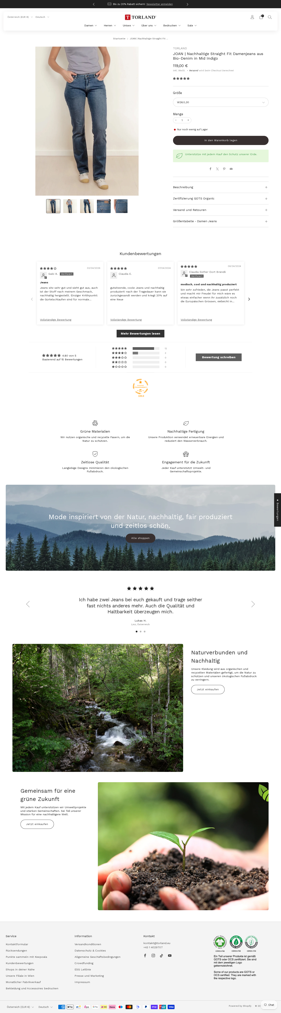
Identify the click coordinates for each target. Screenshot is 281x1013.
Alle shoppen (140, 538)
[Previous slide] (32, 299)
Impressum (82, 982)
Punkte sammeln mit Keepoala (26, 956)
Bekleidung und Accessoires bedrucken (32, 988)
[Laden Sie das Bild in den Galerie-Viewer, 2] (70, 206)
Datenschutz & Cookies (90, 950)
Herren (108, 25)
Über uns (147, 25)
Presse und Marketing (89, 975)
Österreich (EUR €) (18, 17)
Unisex (127, 25)
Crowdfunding (84, 963)
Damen (88, 25)
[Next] (187, 4)
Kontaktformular (17, 944)
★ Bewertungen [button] (277, 510)
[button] (181, 78)
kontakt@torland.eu (156, 943)
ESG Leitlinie (83, 969)
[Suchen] (270, 17)
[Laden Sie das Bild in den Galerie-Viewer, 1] (53, 206)
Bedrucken (170, 25)
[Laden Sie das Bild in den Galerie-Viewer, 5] (121, 206)
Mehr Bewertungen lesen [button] (140, 333)
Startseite (119, 38)
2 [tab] (140, 631)
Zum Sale (155, 4)
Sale (190, 25)
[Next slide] (249, 299)
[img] (48, 268)
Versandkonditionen (88, 944)
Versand (193, 70)
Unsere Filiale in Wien (20, 975)
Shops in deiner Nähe (20, 969)
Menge (178, 114)
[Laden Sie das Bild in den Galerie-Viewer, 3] (87, 206)
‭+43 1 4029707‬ (153, 947)
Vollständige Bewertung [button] (55, 319)
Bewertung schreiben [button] (219, 357)
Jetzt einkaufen (208, 689)
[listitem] (140, 4)
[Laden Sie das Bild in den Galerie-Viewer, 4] (104, 206)
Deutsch (41, 17)
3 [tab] (144, 631)
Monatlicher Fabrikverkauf (23, 982)
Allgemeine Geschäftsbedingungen (97, 956)
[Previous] (93, 4)
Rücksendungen (16, 950)
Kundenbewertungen (19, 963)
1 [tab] (136, 631)
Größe (177, 93)
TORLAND (180, 48)
